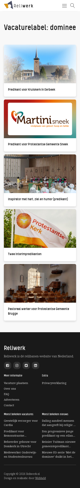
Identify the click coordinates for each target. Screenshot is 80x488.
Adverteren (11, 399)
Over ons (10, 388)
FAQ (6, 394)
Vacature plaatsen (16, 383)
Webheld (40, 478)
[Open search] (72, 5)
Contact (9, 405)
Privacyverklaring (54, 383)
